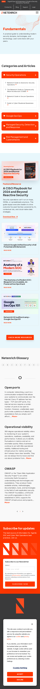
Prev (17, 511)
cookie (18, 636)
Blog (17, 7)
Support (25, 7)
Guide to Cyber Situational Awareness (20, 103)
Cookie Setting (20, 668)
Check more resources (20, 337)
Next (22, 511)
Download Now (9, 217)
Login (33, 7)
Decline (20, 680)
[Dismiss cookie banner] (32, 624)
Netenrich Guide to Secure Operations (20, 96)
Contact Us (8, 7)
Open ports (12, 387)
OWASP (10, 468)
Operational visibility (19, 426)
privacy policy (16, 575)
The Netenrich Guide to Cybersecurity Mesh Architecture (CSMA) (20, 90)
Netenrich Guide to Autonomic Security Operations (20, 84)
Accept (20, 674)
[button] (37, 12)
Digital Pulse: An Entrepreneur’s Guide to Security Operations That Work (22, 2)
